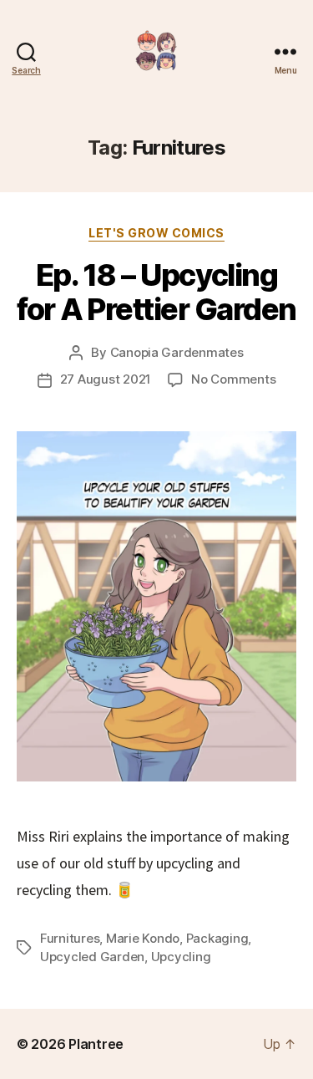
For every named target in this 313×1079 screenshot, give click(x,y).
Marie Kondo (142, 938)
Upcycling (181, 956)
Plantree (96, 1044)
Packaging (217, 938)
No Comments (233, 379)
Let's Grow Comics (156, 233)
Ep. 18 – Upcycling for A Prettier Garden (156, 292)
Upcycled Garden (92, 956)
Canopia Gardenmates (177, 352)
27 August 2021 (105, 379)
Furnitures (69, 938)
